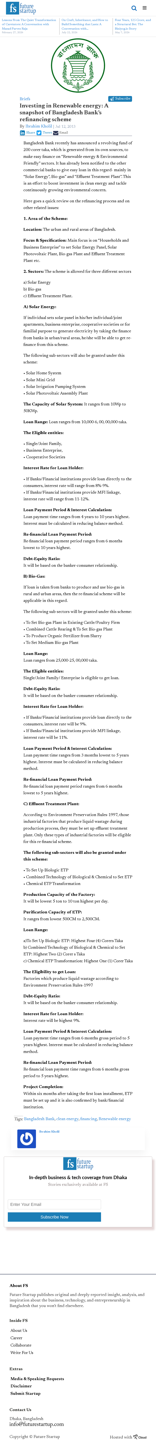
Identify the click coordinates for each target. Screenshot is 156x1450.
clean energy (67, 1119)
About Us (18, 1331)
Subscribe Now (54, 1217)
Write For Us (21, 1353)
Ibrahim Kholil (38, 126)
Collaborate (20, 1345)
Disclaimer (21, 1386)
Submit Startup (25, 1394)
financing (88, 1119)
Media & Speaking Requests (37, 1379)
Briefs (25, 99)
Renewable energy (115, 1119)
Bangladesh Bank (39, 1119)
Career (16, 1338)
